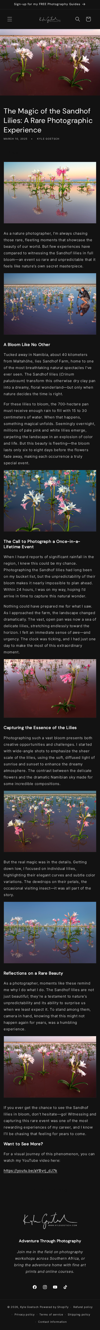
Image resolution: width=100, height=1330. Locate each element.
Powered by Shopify (54, 1307)
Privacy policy (25, 1314)
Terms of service (51, 1314)
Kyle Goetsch (29, 1307)
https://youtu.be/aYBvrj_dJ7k (30, 1170)
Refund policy (83, 1307)
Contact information (52, 1321)
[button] (9, 19)
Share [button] (13, 153)
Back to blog (53, 1189)
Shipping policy (79, 1314)
